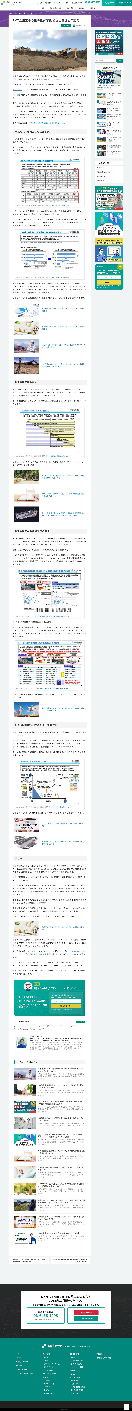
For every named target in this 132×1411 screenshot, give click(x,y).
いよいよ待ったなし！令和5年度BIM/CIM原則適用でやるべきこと (63, 825)
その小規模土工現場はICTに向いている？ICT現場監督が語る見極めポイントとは (63, 495)
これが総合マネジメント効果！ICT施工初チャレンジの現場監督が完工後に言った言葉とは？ (63, 365)
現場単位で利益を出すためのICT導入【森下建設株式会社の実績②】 (63, 328)
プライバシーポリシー (56, 1011)
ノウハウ (30, 13)
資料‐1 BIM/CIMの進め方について (59, 807)
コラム (10, 13)
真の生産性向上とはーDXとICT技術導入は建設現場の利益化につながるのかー (63, 709)
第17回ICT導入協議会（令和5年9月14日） (46, 123)
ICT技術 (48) (101, 168)
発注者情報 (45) (101, 176)
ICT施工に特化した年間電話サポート (42, 954)
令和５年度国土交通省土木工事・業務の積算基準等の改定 (53, 688)
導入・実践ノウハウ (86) (104, 172)
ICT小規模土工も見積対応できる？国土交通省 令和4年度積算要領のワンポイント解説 (63, 477)
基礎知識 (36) (101, 180)
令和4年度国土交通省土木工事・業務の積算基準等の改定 (53, 616)
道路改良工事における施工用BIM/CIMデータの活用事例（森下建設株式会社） (63, 843)
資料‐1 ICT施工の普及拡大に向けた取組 (57, 205)
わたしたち (17, 90)
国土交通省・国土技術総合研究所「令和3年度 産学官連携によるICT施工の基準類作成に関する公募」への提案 (63, 514)
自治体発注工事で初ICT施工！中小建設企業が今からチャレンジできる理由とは (63, 346)
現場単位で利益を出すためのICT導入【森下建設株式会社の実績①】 (63, 310)
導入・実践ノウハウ (20, 13)
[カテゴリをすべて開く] (121, 163)
